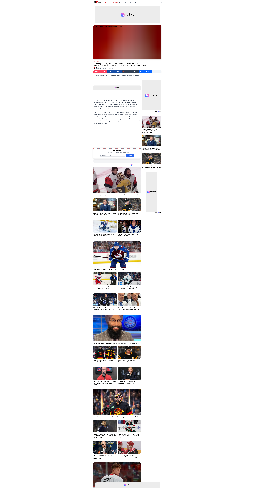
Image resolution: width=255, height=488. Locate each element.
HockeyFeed (98, 67)
